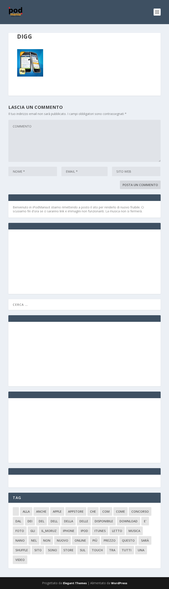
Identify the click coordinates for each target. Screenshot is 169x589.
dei (30, 521)
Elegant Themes (75, 583)
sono (52, 550)
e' (145, 521)
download (128, 521)
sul (82, 550)
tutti (126, 550)
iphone (68, 531)
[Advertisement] (46, 261)
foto (19, 531)
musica (134, 531)
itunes (100, 531)
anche (41, 511)
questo (128, 540)
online (80, 540)
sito (38, 550)
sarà (145, 540)
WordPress (119, 583)
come (120, 511)
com (106, 511)
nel (34, 540)
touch (97, 550)
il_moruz (49, 531)
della (68, 521)
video (20, 560)
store (68, 550)
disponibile (104, 521)
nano (20, 540)
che (93, 511)
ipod (84, 531)
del (41, 521)
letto (117, 531)
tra (112, 550)
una (141, 550)
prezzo (110, 540)
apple (57, 511)
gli (32, 531)
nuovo (62, 540)
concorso (140, 511)
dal (18, 521)
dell (54, 521)
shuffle (21, 550)
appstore (76, 511)
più (94, 540)
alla (26, 511)
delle (83, 521)
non (46, 540)
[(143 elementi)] (16, 511)
